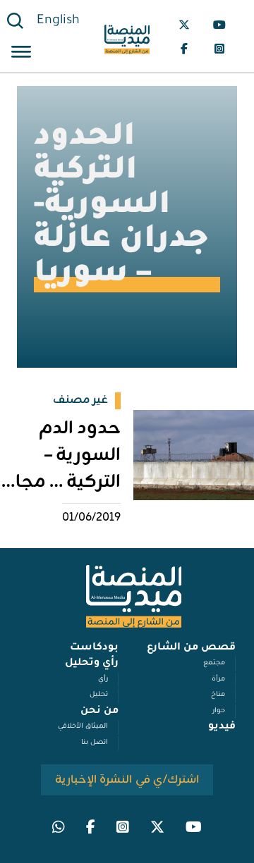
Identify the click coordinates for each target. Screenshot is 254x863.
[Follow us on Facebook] (184, 49)
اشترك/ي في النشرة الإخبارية (127, 780)
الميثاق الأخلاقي (83, 727)
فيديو (222, 727)
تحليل (99, 695)
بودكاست (94, 648)
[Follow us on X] (184, 25)
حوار (218, 711)
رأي (103, 679)
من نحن (99, 711)
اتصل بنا (94, 743)
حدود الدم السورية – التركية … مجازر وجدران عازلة (60, 469)
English (58, 21)
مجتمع (214, 663)
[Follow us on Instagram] (219, 49)
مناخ (218, 695)
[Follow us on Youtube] (219, 25)
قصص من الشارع (191, 648)
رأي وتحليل (92, 663)
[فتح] (21, 54)
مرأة (218, 679)
